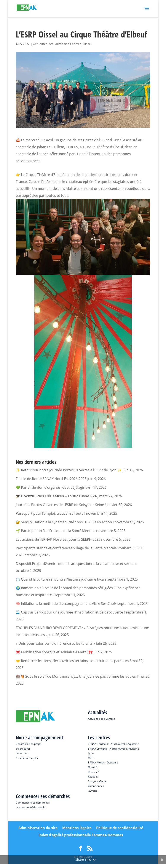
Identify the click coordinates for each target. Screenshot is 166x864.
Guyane (92, 790)
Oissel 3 (92, 767)
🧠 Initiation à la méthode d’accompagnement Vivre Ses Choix (66, 603)
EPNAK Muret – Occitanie (103, 762)
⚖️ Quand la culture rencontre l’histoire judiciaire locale (61, 579)
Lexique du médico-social (31, 807)
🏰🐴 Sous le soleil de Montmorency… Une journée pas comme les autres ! (77, 676)
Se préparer (23, 748)
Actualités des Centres (65, 44)
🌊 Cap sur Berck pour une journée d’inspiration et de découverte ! (70, 612)
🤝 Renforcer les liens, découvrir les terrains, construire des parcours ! (73, 660)
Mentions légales (76, 827)
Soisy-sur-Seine (97, 781)
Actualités (40, 44)
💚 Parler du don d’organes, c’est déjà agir (50, 487)
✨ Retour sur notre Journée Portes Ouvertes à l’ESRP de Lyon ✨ (69, 470)
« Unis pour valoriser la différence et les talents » (55, 643)
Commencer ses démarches (33, 802)
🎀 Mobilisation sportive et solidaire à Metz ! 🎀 (54, 652)
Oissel (87, 44)
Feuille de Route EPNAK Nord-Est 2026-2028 (51, 478)
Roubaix (92, 776)
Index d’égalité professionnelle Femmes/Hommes (80, 835)
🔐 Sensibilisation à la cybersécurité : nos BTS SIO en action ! (65, 522)
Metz (91, 758)
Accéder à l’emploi (27, 758)
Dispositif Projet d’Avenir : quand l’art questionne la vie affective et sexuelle (76, 563)
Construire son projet (28, 744)
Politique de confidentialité (119, 827)
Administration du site (37, 827)
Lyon (91, 753)
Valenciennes (96, 786)
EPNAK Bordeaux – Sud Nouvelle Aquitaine (113, 744)
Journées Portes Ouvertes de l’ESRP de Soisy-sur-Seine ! (61, 504)
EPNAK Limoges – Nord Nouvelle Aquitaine (113, 748)
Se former (22, 753)
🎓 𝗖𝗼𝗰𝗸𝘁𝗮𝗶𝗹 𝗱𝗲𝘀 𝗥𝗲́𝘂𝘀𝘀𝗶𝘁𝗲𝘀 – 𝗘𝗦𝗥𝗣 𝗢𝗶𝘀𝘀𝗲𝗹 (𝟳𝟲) (57, 496)
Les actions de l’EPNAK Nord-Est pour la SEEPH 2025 (58, 539)
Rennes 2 (93, 772)
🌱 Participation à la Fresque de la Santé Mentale (55, 530)
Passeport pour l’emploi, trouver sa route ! (50, 513)
